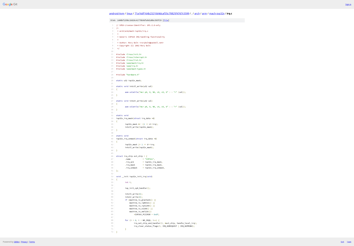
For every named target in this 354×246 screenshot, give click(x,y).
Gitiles (16, 241)
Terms (32, 241)
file (166, 20)
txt (342, 241)
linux (129, 13)
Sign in (348, 4)
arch (197, 13)
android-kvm (116, 13)
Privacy (24, 241)
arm (204, 13)
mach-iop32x (216, 13)
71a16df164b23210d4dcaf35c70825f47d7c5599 (162, 13)
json (349, 241)
